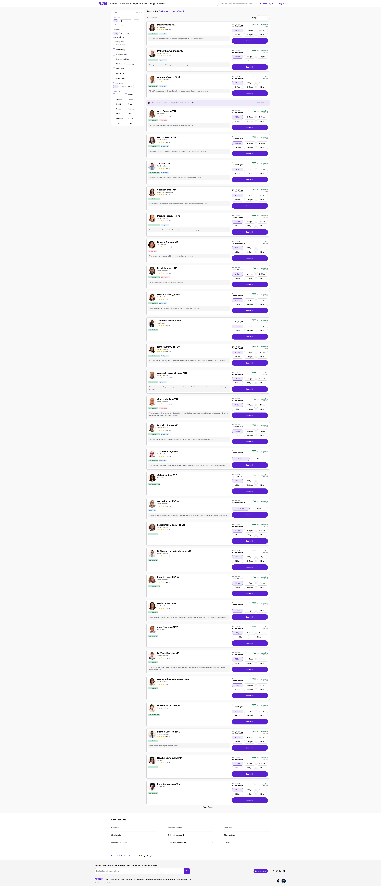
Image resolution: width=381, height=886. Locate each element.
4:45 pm (251, 30)
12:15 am (239, 274)
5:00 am (239, 711)
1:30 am (264, 583)
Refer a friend (161, 3)
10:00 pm (263, 117)
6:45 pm (251, 34)
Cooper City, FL (267, 3)
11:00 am (251, 147)
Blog (122, 879)
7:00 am (251, 715)
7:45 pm (239, 330)
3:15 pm (251, 252)
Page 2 (210, 807)
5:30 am (251, 711)
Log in (281, 4)
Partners (177, 879)
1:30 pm (251, 169)
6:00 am (263, 711)
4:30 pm (239, 30)
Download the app (148, 3)
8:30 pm (263, 685)
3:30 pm (251, 485)
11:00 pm (251, 405)
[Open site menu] (96, 4)
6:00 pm (263, 30)
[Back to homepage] (103, 3)
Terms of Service (130, 879)
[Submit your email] (187, 871)
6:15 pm (239, 34)
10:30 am (263, 143)
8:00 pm (251, 330)
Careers (117, 879)
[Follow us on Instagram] (280, 871)
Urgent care (113, 3)
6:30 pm (251, 226)
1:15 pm (239, 169)
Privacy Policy (140, 879)
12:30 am (251, 274)
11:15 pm (264, 405)
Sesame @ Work (162, 879)
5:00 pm (251, 57)
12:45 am (263, 274)
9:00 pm (239, 689)
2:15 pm (251, 173)
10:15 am (251, 143)
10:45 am (239, 147)
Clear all (139, 12)
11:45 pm (251, 409)
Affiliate (170, 879)
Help (190, 879)
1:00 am (239, 278)
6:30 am (239, 715)
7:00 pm (251, 304)
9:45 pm (251, 117)
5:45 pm (263, 83)
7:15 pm (251, 326)
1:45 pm (264, 169)
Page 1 (205, 807)
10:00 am (239, 143)
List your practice (151, 879)
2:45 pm (239, 200)
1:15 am (251, 278)
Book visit (257, 41)
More (262, 34)
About (108, 879)
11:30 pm (239, 409)
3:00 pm (251, 200)
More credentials (119, 37)
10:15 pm (239, 121)
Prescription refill (125, 3)
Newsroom (184, 879)
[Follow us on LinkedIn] (284, 871)
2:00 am (251, 587)
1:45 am (239, 587)
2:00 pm (239, 173)
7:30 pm (263, 326)
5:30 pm (251, 83)
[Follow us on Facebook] (273, 871)
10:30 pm (251, 121)
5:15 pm (264, 57)
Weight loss (137, 3)
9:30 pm (239, 117)
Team (112, 879)
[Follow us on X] (276, 871)
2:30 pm (263, 195)
